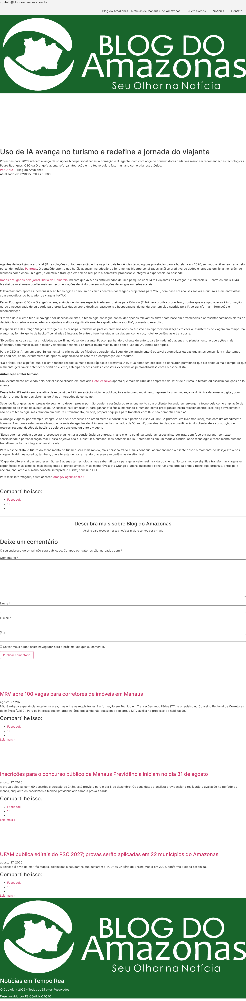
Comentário (9, 557)
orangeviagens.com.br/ (68, 477)
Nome (5, 603)
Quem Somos (196, 11)
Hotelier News (101, 381)
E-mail (5, 618)
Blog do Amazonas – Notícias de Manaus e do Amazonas (141, 11)
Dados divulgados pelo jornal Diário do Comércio (34, 280)
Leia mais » (7, 739)
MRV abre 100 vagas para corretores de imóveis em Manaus (71, 694)
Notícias (218, 11)
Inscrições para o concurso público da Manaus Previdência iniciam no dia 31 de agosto (104, 774)
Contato (236, 11)
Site (2, 632)
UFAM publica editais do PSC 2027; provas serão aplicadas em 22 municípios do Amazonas (109, 854)
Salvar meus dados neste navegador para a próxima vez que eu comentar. (54, 646)
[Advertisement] (123, 120)
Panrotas (31, 268)
